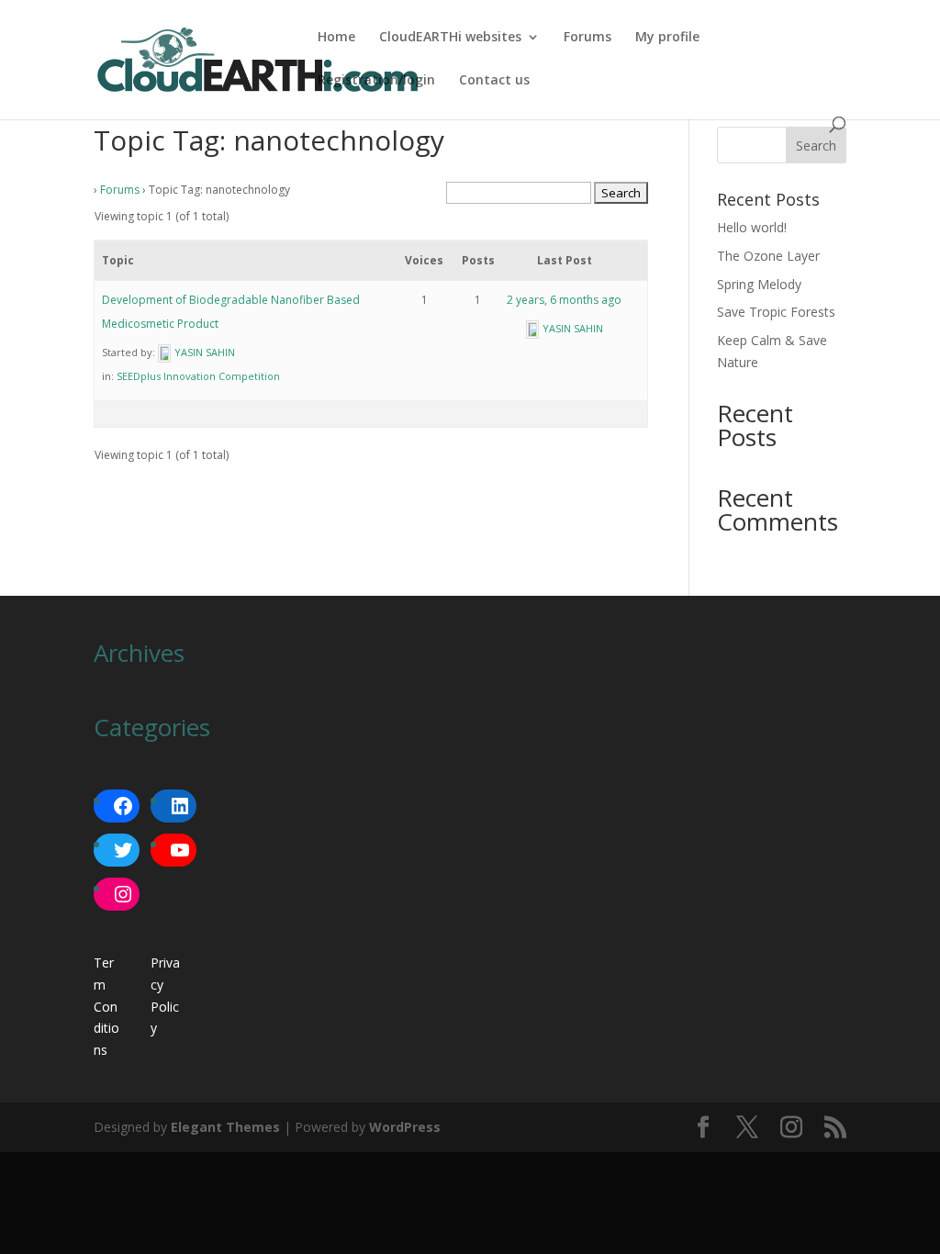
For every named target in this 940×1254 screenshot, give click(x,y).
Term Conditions (106, 1006)
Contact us (494, 80)
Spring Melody (759, 284)
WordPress (405, 1127)
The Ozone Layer (768, 255)
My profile (667, 37)
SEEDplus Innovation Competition (198, 376)
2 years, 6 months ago (564, 300)
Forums (587, 37)
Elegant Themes (225, 1127)
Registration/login (376, 80)
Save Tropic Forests (776, 311)
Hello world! (752, 227)
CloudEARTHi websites (450, 37)
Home (336, 37)
